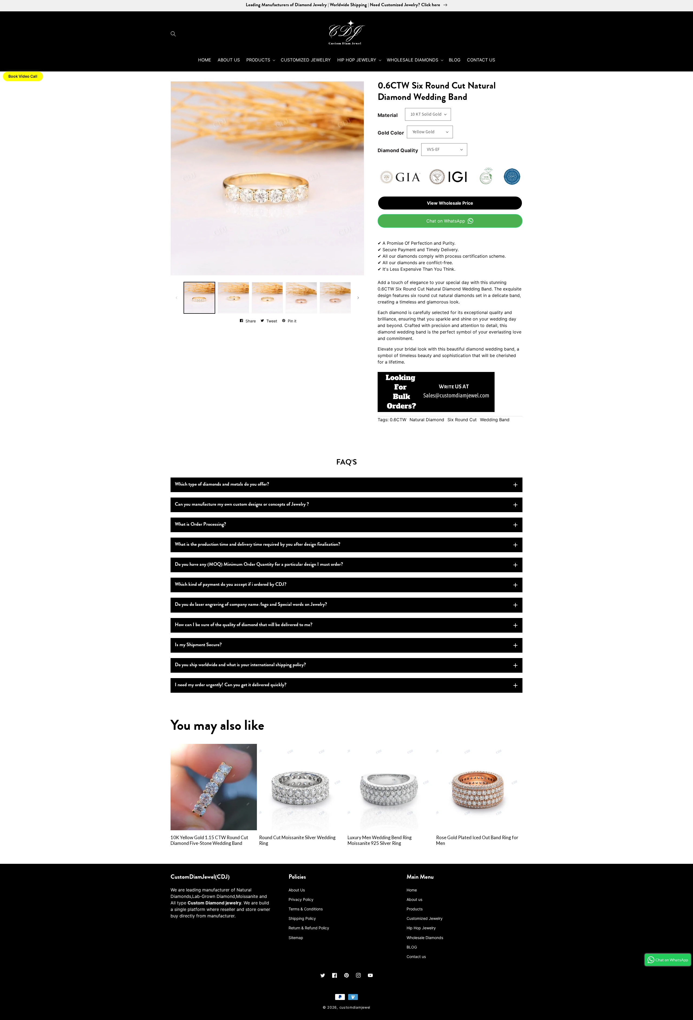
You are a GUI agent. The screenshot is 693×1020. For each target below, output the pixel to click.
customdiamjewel (355, 1007)
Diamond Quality (398, 150)
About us (414, 899)
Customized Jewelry (425, 918)
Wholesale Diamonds (425, 937)
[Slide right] (358, 298)
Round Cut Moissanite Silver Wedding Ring (297, 840)
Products (415, 909)
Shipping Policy (302, 918)
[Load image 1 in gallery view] (199, 297)
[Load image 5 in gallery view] (301, 297)
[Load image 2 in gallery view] (233, 297)
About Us (297, 890)
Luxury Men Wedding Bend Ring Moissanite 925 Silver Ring (380, 840)
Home (412, 890)
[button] (175, 34)
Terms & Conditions (306, 909)
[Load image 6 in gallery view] (335, 297)
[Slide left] (176, 298)
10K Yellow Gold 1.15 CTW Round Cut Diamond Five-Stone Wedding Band (209, 840)
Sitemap (296, 937)
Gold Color (391, 133)
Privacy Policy (301, 899)
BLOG (412, 947)
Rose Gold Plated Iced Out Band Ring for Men (477, 840)
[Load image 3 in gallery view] (267, 297)
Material (388, 115)
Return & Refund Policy (309, 928)
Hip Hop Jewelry (421, 928)
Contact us (416, 956)
